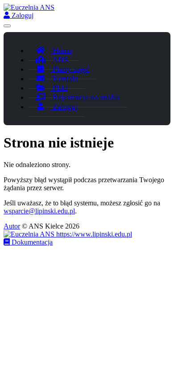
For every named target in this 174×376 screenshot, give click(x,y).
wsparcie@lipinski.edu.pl (39, 211)
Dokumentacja (31, 242)
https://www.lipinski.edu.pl (93, 234)
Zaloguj (21, 15)
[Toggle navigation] (7, 26)
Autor (12, 226)
